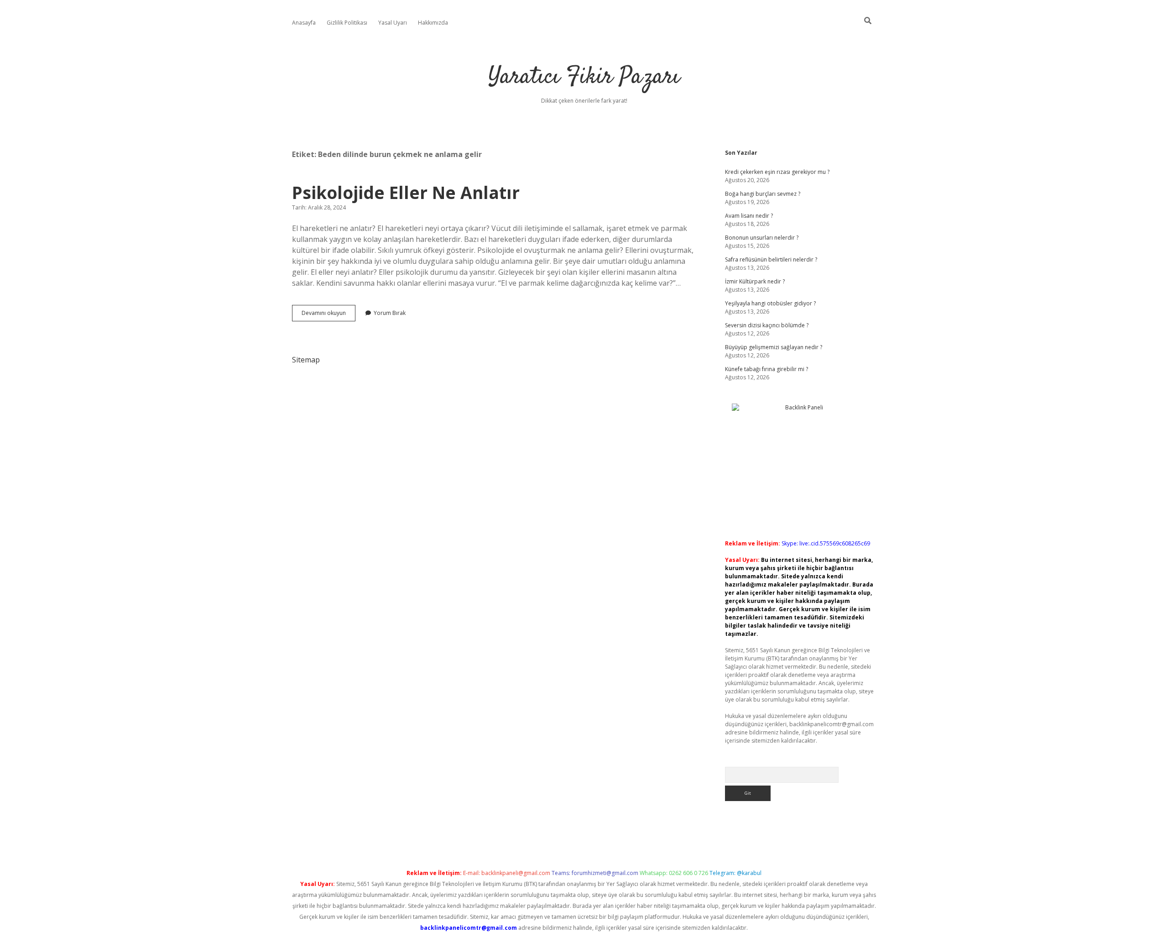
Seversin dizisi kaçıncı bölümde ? (766, 325)
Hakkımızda (433, 22)
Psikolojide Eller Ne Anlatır (406, 192)
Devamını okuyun (328, 315)
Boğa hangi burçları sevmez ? (762, 194)
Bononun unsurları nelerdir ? (761, 237)
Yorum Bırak (390, 313)
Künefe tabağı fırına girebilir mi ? (766, 369)
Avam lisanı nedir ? (749, 216)
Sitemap (306, 360)
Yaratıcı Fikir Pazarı (584, 77)
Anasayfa (304, 22)
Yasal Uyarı (392, 22)
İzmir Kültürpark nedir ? (755, 281)
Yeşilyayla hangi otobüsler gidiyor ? (770, 303)
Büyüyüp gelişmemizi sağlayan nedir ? (773, 347)
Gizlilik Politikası (347, 22)
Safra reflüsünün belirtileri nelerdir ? (771, 259)
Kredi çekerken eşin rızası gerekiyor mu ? (777, 172)
